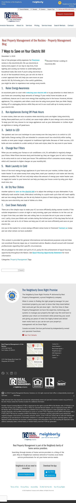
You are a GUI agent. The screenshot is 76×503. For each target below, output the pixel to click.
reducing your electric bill (36, 92)
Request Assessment (65, 14)
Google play (51, 475)
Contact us (63, 228)
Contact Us (55, 344)
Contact (71, 25)
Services (29, 25)
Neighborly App (56, 351)
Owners (43, 9)
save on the (25, 191)
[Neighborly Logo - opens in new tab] (55, 435)
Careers (54, 357)
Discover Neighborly (25, 474)
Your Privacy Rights (59, 487)
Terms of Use (15, 487)
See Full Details (31, 335)
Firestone (35, 60)
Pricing (36, 25)
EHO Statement (56, 353)
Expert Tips (51, 9)
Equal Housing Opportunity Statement (47, 252)
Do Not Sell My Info (46, 487)
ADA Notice (17, 395)
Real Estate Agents (57, 348)
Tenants (34, 9)
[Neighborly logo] (38, 2)
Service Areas (47, 25)
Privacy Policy (25, 487)
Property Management (18, 259)
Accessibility (34, 487)
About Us (19, 25)
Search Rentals (24, 9)
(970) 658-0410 (69, 9)
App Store (50, 472)
